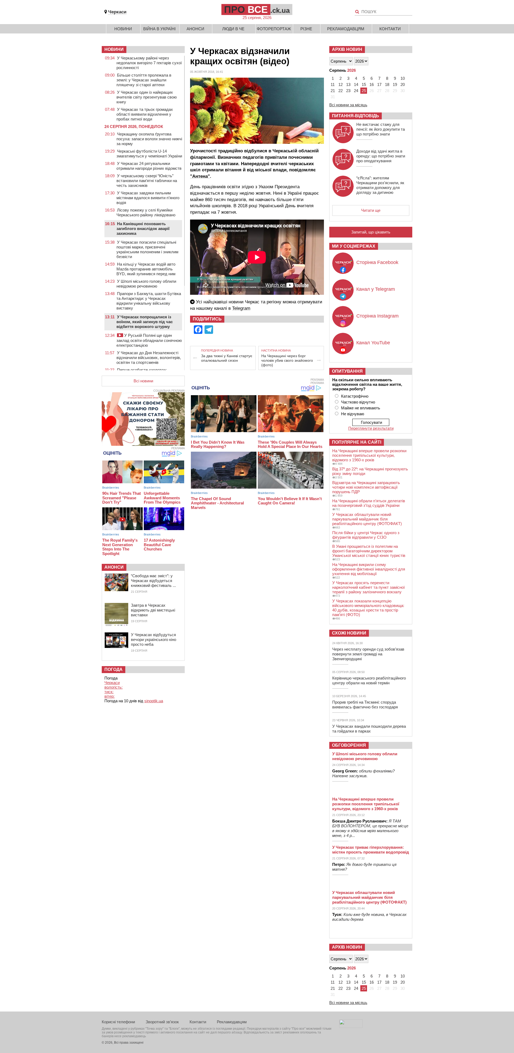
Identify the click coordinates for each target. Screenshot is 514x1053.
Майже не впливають (360, 408)
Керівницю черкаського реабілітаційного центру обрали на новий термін (369, 680)
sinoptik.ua (153, 701)
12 (340, 84)
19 (395, 84)
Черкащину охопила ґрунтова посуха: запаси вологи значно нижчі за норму (149, 139)
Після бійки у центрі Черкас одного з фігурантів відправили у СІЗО (365, 534)
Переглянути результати (371, 428)
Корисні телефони (118, 1022)
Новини (123, 29)
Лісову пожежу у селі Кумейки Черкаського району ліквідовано (145, 212)
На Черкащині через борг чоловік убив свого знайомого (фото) (287, 360)
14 (356, 84)
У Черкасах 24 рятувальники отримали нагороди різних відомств (149, 166)
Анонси (195, 29)
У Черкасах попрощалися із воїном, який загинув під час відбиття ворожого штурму (144, 322)
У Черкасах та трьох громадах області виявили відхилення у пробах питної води (144, 114)
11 (333, 84)
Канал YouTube (373, 342)
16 (371, 84)
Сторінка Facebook (377, 262)
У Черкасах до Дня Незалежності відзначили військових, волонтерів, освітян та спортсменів (148, 357)
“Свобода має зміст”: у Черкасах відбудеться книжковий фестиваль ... (153, 580)
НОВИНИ (114, 49)
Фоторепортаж (274, 29)
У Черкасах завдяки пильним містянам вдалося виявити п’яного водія (147, 198)
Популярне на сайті (356, 442)
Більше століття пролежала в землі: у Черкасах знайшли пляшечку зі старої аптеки (143, 80)
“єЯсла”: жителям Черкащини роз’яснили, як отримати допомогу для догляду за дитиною (380, 185)
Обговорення (349, 745)
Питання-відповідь (355, 116)
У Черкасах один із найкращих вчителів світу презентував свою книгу (146, 97)
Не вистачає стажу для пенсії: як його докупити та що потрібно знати (380, 129)
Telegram (241, 308)
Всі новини (143, 381)
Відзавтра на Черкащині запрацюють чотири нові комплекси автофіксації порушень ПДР (366, 487)
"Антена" (200, 176)
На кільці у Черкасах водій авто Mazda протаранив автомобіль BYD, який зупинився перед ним (145, 269)
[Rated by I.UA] (351, 1026)
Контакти (390, 29)
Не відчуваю (352, 414)
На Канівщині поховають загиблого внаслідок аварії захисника (142, 228)
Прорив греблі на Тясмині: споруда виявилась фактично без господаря (365, 704)
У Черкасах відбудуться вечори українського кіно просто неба (153, 639)
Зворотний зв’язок (162, 1022)
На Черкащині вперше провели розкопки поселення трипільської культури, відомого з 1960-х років (369, 455)
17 (379, 84)
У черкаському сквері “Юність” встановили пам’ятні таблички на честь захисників (146, 180)
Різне (306, 29)
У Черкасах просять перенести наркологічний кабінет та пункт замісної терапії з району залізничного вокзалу (368, 587)
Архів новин (347, 49)
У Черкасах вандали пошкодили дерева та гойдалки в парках (369, 728)
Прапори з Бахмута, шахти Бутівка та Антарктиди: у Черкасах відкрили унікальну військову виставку (148, 300)
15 (364, 84)
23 (348, 90)
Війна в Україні (159, 29)
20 (402, 84)
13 (348, 84)
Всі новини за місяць (348, 105)
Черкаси (117, 11)
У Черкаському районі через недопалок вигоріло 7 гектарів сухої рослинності (149, 63)
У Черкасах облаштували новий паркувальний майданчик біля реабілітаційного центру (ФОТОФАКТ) (367, 519)
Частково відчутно (358, 402)
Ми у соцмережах (353, 246)
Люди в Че (233, 29)
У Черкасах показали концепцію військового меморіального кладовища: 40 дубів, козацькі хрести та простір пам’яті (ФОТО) (368, 608)
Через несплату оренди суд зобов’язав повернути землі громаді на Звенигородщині (368, 654)
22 (340, 90)
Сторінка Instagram (377, 316)
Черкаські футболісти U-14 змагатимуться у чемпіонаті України (149, 153)
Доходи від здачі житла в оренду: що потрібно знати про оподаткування (380, 156)
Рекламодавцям (345, 29)
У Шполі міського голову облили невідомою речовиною (146, 283)
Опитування (347, 371)
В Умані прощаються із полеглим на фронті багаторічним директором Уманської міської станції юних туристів (368, 551)
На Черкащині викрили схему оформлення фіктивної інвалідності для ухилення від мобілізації (368, 569)
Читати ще (370, 210)
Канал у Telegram (375, 289)
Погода (113, 669)
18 (387, 84)
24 (356, 90)
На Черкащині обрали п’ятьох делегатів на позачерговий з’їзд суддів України (368, 503)
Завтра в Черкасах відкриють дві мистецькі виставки (153, 610)
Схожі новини (349, 633)
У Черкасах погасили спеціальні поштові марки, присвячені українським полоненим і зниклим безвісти (147, 249)
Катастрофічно (354, 396)
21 (333, 90)
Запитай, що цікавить (370, 232)
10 (402, 78)
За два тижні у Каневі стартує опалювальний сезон (226, 358)
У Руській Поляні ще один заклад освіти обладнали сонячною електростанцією (149, 340)
